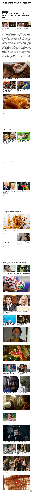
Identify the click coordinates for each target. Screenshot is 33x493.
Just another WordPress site (17, 2)
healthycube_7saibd (8, 19)
